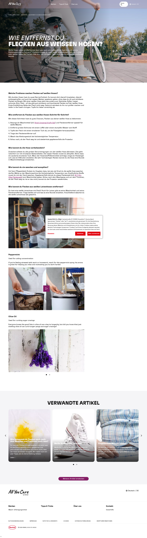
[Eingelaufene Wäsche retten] (117, 435)
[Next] (141, 435)
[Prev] (6, 435)
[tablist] (46, 374)
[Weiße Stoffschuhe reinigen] (73, 435)
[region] (74, 226)
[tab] (46, 374)
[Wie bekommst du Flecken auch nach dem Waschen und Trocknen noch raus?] (29, 435)
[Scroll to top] (1, 537)
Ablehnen (80, 233)
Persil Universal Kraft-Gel (44, 123)
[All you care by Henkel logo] (14, 4)
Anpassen (51, 233)
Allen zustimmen (94, 233)
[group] (46, 353)
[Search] (122, 5)
